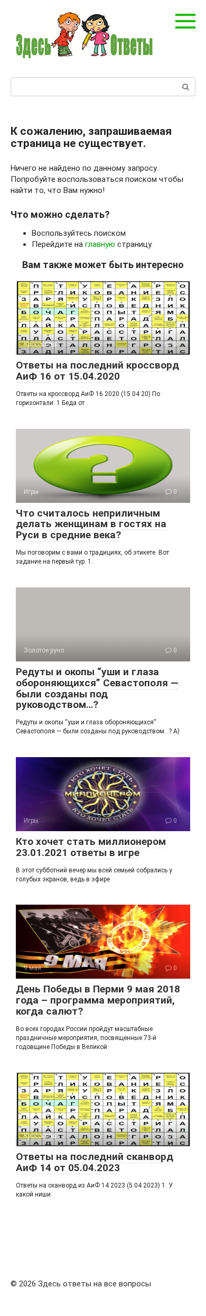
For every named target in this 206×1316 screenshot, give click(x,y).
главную (100, 244)
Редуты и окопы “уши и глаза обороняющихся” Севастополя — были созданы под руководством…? (97, 688)
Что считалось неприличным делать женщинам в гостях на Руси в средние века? (91, 524)
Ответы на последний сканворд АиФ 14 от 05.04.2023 (94, 1162)
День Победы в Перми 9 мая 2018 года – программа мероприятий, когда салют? (98, 1000)
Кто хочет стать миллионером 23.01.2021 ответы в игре (91, 847)
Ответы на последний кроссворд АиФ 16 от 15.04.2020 (97, 370)
